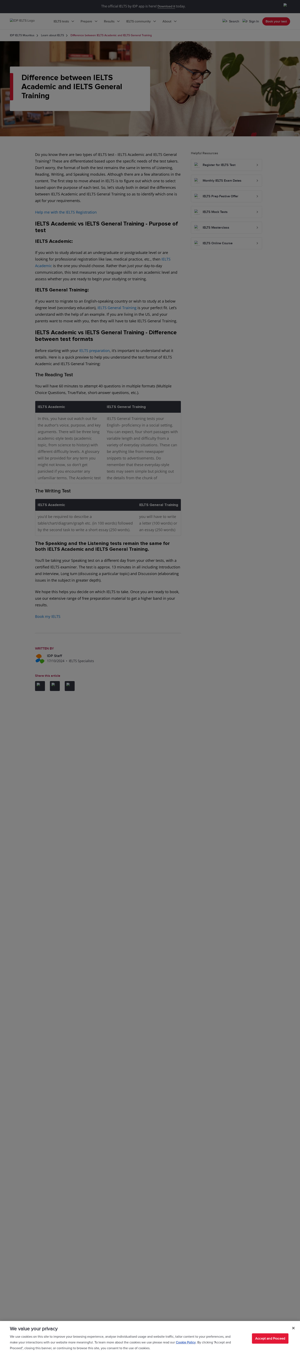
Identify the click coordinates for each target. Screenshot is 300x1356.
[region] (150, 1338)
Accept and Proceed (270, 1338)
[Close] (293, 1328)
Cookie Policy (186, 1342)
